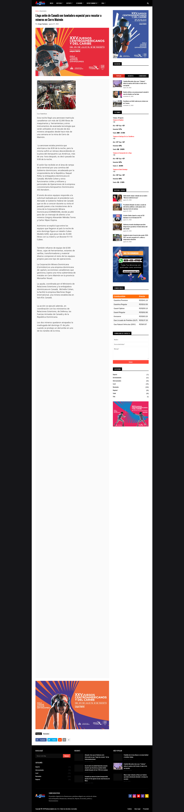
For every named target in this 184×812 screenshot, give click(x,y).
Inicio (37, 11)
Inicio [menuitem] (51, 3)
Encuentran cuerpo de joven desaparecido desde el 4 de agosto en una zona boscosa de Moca (97, 778)
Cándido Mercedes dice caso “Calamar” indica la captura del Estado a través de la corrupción (134, 83)
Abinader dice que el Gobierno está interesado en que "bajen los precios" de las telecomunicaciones (97, 757)
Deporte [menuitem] (69, 3)
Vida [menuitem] (102, 3)
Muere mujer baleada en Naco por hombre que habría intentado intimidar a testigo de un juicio (136, 777)
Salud (131, 393)
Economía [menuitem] (79, 3)
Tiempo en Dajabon (118, 120)
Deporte (131, 375)
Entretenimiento (131, 377)
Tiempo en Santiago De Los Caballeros (123, 136)
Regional (131, 390)
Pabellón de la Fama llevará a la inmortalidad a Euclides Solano (136, 756)
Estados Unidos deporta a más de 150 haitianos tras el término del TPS (133, 216)
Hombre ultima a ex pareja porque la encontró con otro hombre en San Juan (136, 93)
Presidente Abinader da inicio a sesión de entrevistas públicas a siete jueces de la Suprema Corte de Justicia (134, 207)
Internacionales (131, 381)
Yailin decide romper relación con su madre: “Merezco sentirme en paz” (135, 197)
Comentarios (142, 76)
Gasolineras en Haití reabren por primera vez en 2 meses (135, 102)
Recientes (131, 76)
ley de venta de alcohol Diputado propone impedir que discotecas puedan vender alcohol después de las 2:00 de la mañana (96, 768)
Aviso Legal (137, 809)
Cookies (130, 809)
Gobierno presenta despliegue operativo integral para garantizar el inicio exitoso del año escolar (135, 226)
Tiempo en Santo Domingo (120, 169)
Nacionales (43, 11)
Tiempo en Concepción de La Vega (122, 153)
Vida (131, 396)
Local (131, 384)
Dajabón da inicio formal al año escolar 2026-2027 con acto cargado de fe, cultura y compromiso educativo (135, 237)
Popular (118, 76)
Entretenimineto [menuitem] (92, 3)
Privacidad (146, 809)
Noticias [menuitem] (59, 3)
